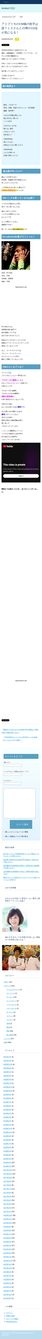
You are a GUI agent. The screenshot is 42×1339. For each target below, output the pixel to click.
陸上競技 (10, 1035)
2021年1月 (7, 1061)
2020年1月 (7, 1083)
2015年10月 (7, 1268)
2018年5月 (7, 1151)
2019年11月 (7, 1087)
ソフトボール (11, 1005)
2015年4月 (7, 1287)
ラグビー (10, 1020)
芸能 (17, 39)
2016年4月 (7, 1245)
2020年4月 (7, 1076)
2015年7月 (7, 1276)
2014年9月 (7, 1298)
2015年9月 (7, 1272)
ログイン (9, 1313)
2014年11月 (7, 1294)
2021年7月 (7, 1057)
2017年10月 (7, 1177)
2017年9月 (7, 1181)
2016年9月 (7, 1227)
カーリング (11, 993)
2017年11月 (7, 1174)
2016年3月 (7, 1249)
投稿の (10, 1316)
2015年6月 (7, 1279)
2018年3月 (7, 1159)
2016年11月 (7, 1219)
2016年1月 (7, 1257)
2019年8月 (7, 1098)
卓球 (8, 1023)
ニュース (7, 1038)
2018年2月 (7, 1162)
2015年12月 (7, 1260)
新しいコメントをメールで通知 (16, 832)
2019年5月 (7, 1110)
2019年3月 (7, 1117)
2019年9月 (7, 1094)
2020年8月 (7, 1068)
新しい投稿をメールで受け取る (16, 836)
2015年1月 (7, 1291)
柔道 (8, 1027)
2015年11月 (7, 1264)
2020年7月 (7, 1072)
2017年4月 (7, 1200)
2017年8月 (7, 1185)
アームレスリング (13, 989)
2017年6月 (7, 1193)
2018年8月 (7, 1140)
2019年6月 (7, 1106)
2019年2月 (7, 1121)
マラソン (10, 1016)
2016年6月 (7, 1238)
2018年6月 (7, 1147)
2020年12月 (7, 1064)
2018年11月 (7, 1132)
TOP (9, 17)
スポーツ (7, 986)
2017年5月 (7, 1196)
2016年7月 (7, 1234)
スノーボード (11, 1001)
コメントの (12, 1319)
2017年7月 (7, 1189)
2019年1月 (7, 1125)
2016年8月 (7, 1230)
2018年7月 (7, 1144)
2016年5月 (7, 1242)
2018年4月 (7, 1155)
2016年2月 (7, 1253)
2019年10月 (7, 1091)
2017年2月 (7, 1208)
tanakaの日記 (8, 8)
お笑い (6, 982)
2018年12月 (7, 1128)
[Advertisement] (21, 303)
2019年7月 (7, 1102)
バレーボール (11, 1008)
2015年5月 (7, 1283)
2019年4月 (7, 1113)
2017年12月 (7, 1170)
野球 (8, 1031)
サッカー (10, 997)
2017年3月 (7, 1204)
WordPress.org (11, 1321)
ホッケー (10, 1012)
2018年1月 (7, 1166)
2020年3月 (7, 1079)
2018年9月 (7, 1136)
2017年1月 (7, 1211)
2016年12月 (7, 1215)
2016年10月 (7, 1223)
